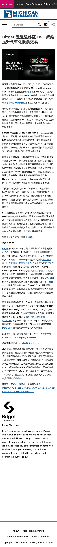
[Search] (39, 24)
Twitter (34, 333)
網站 (27, 333)
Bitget (11, 91)
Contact (50, 542)
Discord (17, 337)
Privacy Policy (36, 542)
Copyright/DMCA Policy (15, 542)
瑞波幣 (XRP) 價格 (28, 263)
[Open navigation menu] (4, 24)
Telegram (45, 333)
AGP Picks (7, 4)
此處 (30, 237)
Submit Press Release (17, 536)
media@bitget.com (29, 343)
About (16, 531)
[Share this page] (53, 24)
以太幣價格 (11, 263)
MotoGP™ (7, 328)
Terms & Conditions (41, 536)
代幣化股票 (28, 91)
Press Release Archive (33, 531)
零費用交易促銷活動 (15, 102)
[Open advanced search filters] (46, 24)
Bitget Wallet (47, 278)
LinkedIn (6, 337)
